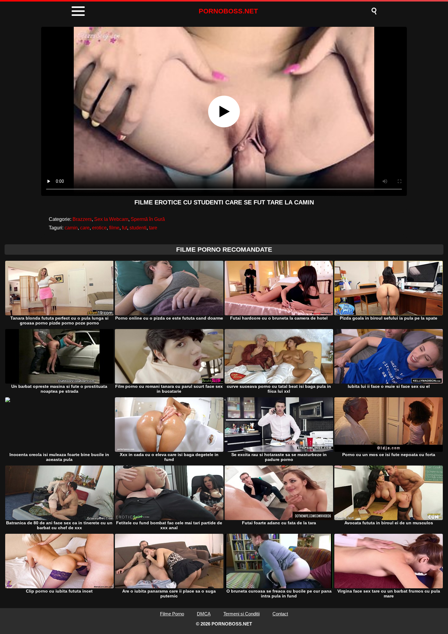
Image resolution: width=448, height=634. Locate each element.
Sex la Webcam (111, 219)
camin (71, 227)
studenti (138, 227)
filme (114, 227)
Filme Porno (172, 613)
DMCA (204, 613)
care (85, 227)
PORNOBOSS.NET (228, 11)
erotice (99, 227)
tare (153, 227)
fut (124, 227)
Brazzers (82, 219)
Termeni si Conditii (241, 613)
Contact (280, 613)
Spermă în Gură (148, 219)
